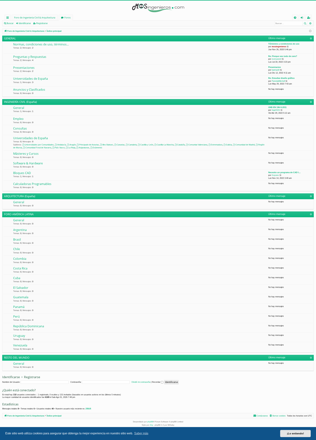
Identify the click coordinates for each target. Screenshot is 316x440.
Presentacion (274, 67)
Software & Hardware (28, 163)
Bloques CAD (22, 173)
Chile (16, 249)
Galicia (229, 145)
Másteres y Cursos (26, 154)
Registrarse (42, 23)
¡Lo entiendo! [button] (295, 433)
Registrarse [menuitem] (309, 18)
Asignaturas (84, 147)
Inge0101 (276, 110)
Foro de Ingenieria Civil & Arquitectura (34, 17)
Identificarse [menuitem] (302, 18)
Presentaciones (24, 68)
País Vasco (60, 147)
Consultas (20, 128)
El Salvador (20, 288)
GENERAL (10, 38)
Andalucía (61, 145)
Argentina (20, 230)
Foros (67, 17)
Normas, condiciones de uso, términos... (41, 44)
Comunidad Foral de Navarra (38, 147)
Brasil (17, 240)
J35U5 (88, 409)
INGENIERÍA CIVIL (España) (20, 102)
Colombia (19, 259)
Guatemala (20, 297)
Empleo (18, 119)
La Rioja (71, 147)
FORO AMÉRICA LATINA (19, 214)
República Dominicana (28, 326)
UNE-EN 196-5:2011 (277, 107)
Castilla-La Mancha (165, 145)
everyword (276, 59)
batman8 (275, 70)
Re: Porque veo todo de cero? (282, 56)
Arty (151, 425)
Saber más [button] (141, 433)
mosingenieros (279, 46)
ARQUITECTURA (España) (19, 196)
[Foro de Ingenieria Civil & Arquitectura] (158, 8)
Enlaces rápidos (8, 18)
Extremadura (216, 145)
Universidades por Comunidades (39, 145)
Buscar (10, 23)
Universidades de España (30, 79)
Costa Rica (20, 268)
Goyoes (275, 175)
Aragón (72, 145)
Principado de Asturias (89, 145)
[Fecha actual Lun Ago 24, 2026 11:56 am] (310, 31)
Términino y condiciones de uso (283, 44)
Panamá (19, 307)
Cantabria (132, 145)
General (18, 108)
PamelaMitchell (278, 81)
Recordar (156, 382)
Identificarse (25, 23)
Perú (16, 316)
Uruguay (19, 336)
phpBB (150, 422)
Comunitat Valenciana (197, 145)
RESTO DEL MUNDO (16, 357)
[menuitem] (295, 17)
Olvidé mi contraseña (140, 382)
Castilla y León (146, 145)
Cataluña (181, 145)
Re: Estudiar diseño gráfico (281, 78)
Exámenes (97, 147)
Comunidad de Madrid (245, 145)
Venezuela (20, 345)
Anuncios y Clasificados (29, 90)
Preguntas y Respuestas (29, 57)
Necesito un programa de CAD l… (284, 172)
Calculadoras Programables (32, 184)
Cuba (16, 278)
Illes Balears (107, 145)
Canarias (121, 145)
